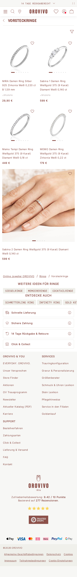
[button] (72, 31)
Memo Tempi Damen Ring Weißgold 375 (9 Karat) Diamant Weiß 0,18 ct (17, 153)
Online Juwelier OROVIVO (18, 276)
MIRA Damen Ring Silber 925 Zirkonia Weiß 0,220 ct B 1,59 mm (19, 85)
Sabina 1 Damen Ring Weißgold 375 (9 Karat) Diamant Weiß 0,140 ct (54, 85)
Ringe (42, 276)
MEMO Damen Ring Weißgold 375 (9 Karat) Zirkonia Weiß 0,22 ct (54, 153)
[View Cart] (71, 11)
